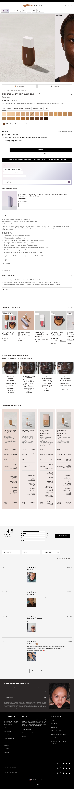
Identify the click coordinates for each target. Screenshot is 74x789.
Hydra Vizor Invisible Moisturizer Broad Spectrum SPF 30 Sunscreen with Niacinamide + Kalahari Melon (42, 195)
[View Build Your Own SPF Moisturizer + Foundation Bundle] (26, 320)
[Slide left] (69, 307)
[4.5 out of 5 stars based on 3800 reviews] (5, 100)
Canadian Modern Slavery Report (59, 734)
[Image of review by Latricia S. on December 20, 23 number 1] (31, 627)
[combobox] (31, 552)
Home (3, 90)
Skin (24, 10)
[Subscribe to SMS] (45, 697)
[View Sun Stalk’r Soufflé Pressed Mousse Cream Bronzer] (59, 320)
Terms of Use (54, 723)
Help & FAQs (7, 749)
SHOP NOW (11, 392)
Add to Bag (23, 205)
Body (29, 10)
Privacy (52, 720)
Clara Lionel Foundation (28, 732)
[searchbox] (12, 552)
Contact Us (6, 745)
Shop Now (10, 327)
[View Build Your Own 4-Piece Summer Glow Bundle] (10, 320)
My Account (6, 752)
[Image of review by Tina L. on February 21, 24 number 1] (31, 577)
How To (5, 290)
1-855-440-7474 (7, 731)
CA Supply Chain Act (56, 730)
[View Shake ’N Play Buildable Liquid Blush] (42, 320)
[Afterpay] (43, 153)
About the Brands (26, 729)
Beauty (19, 10)
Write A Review (63, 535)
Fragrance (40, 10)
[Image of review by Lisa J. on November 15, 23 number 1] (31, 656)
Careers (24, 736)
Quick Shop (42, 327)
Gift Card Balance (8, 756)
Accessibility (54, 737)
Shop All (13, 10)
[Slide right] (71, 307)
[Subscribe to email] (45, 692)
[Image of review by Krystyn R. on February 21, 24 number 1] (31, 602)
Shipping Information (9, 738)
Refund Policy (54, 727)
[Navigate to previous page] (4, 671)
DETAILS (4, 215)
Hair (34, 10)
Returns (5, 742)
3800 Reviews (14, 100)
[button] (27, 48)
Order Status (7, 734)
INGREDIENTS (6, 270)
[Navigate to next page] (70, 671)
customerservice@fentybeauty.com (12, 727)
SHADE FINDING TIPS (8, 275)
